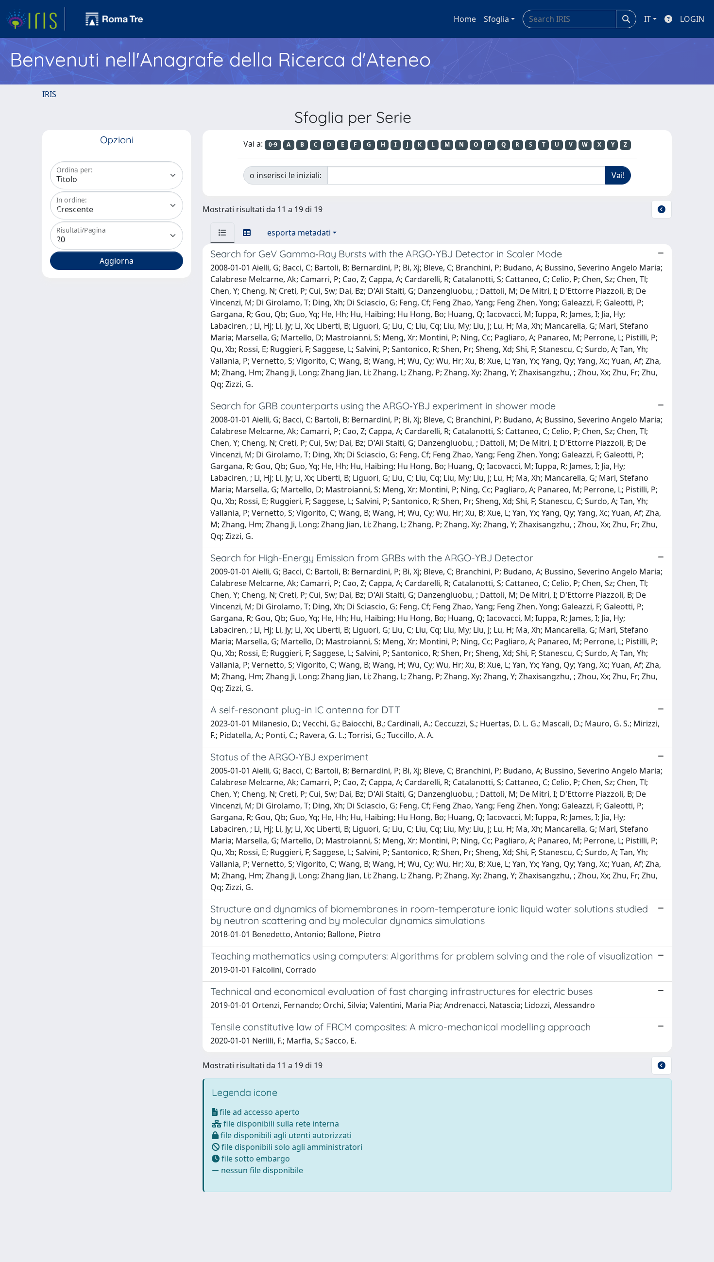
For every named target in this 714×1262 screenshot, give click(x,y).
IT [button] (647, 19)
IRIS (49, 94)
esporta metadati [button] (299, 232)
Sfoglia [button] (496, 19)
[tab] (222, 232)
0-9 (273, 144)
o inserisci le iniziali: (286, 175)
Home (465, 19)
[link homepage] (35, 19)
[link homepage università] (114, 19)
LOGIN (692, 19)
